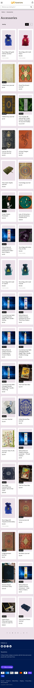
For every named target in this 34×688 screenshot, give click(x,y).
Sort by (4, 24)
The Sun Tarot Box (24, 485)
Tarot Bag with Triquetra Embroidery (8, 521)
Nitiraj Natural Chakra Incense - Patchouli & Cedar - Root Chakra (8, 250)
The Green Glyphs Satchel (7, 183)
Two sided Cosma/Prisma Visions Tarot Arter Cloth (7, 488)
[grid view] (27, 24)
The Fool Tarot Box (24, 385)
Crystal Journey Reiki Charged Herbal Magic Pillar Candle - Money (8, 318)
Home (3, 12)
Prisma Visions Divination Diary (7, 585)
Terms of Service (4, 682)
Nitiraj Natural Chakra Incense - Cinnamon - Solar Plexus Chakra (24, 587)
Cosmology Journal (24, 183)
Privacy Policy (28, 681)
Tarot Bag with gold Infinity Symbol (8, 53)
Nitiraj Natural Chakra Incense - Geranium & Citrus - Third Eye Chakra (25, 318)
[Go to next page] (26, 633)
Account (2, 681)
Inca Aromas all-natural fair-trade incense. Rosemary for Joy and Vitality (24, 119)
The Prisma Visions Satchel (24, 620)
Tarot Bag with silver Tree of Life (25, 248)
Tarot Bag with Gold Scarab (25, 282)
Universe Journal (24, 520)
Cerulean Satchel (7, 419)
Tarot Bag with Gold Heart (25, 53)
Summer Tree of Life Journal (8, 451)
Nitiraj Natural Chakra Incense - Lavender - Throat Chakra (24, 453)
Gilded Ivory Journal (8, 85)
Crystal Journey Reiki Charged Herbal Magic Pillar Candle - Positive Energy (25, 352)
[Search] (31, 7)
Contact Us (8, 681)
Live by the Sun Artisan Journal (6, 152)
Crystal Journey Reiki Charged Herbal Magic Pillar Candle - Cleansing (8, 387)
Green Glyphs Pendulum (6, 215)
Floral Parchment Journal (24, 86)
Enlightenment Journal (6, 554)
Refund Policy (15, 681)
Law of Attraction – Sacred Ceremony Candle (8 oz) (25, 215)
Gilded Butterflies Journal (24, 420)
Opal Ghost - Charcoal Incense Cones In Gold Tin (7, 621)
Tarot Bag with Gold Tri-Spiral (8, 282)
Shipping (22, 681)
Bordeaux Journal (24, 553)
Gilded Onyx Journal (8, 117)
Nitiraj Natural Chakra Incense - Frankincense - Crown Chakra (7, 352)
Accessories (10, 12)
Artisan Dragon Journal (23, 152)
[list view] (30, 24)
